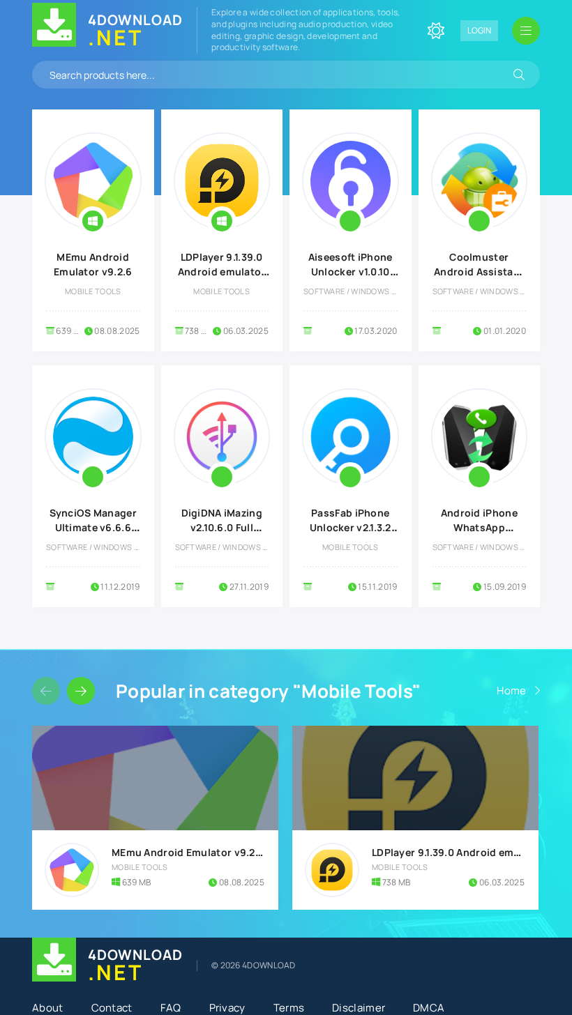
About (47, 1007)
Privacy (227, 1007)
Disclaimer (358, 1007)
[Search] (519, 75)
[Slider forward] (81, 691)
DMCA (428, 1007)
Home (511, 690)
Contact (112, 1007)
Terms (289, 1007)
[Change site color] (436, 30)
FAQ (170, 1007)
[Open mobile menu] (526, 31)
